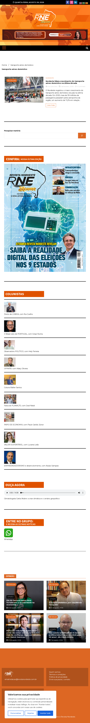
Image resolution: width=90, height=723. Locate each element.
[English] (80, 3)
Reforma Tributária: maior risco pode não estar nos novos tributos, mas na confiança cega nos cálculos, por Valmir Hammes (23, 634)
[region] (30, 704)
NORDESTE (50, 78)
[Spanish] (86, 3)
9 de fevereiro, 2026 (67, 86)
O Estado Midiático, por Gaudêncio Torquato (65, 603)
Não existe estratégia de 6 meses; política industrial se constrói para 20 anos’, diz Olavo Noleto (65, 635)
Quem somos (54, 672)
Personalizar (15, 713)
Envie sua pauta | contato (59, 679)
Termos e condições (57, 674)
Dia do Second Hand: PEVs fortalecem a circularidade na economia (20, 602)
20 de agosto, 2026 (14, 640)
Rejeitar (30, 713)
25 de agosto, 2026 (14, 608)
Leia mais (51, 105)
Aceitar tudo (45, 713)
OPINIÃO (10, 597)
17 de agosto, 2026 (56, 640)
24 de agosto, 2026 (56, 608)
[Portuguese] (83, 3)
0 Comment (81, 86)
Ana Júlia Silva (52, 86)
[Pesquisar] (82, 136)
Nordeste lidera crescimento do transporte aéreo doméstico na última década (65, 82)
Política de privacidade (58, 677)
